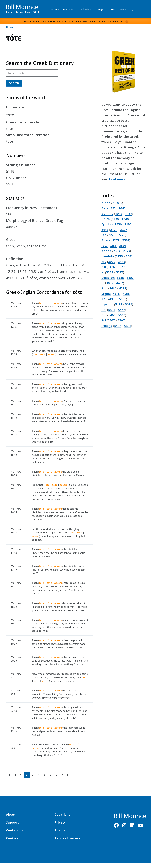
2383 (113, 246)
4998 (126, 294)
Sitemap (61, 830)
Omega (106, 326)
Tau (104, 299)
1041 (122, 208)
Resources (68, 9)
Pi (102, 283)
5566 (121, 315)
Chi (103, 315)
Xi (102, 272)
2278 (121, 235)
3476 (111, 267)
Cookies (12, 838)
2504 (116, 251)
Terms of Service (68, 838)
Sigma (106, 294)
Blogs (100, 9)
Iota (104, 246)
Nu (103, 267)
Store (112, 9)
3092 (111, 262)
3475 (121, 262)
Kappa (106, 251)
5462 (121, 310)
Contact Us (14, 830)
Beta (105, 208)
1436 (118, 224)
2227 (123, 230)
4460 (112, 288)
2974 (126, 251)
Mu (103, 262)
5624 (127, 326)
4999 (112, 299)
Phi (103, 310)
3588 (120, 278)
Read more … (119, 179)
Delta (105, 219)
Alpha (105, 203)
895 (119, 203)
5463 (111, 315)
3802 (109, 283)
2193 (128, 224)
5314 (111, 310)
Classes (53, 9)
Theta (106, 240)
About (11, 814)
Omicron (108, 278)
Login (132, 9)
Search (14, 83)
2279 (116, 240)
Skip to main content (7, 5)
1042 (118, 214)
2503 (122, 246)
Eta (103, 235)
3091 (129, 256)
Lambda (107, 256)
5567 (111, 320)
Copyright (62, 814)
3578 (109, 272)
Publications (85, 9)
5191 (118, 304)
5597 (121, 320)
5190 (122, 299)
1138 (115, 219)
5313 (128, 304)
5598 (117, 326)
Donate (122, 9)
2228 (111, 235)
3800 (130, 278)
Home (9, 27)
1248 (125, 219)
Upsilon (107, 304)
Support (12, 822)
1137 (128, 214)
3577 (121, 267)
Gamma (107, 214)
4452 (119, 283)
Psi (103, 320)
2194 (113, 230)
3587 (119, 272)
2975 (119, 256)
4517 (122, 288)
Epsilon (107, 224)
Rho (104, 288)
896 (113, 208)
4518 (116, 294)
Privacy (60, 822)
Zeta (104, 230)
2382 (125, 240)
